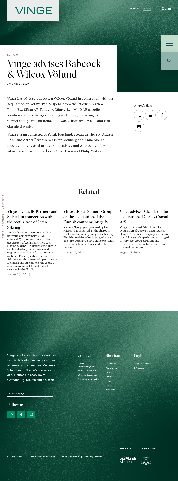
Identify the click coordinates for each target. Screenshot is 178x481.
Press (108, 381)
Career (109, 377)
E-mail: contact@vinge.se (86, 365)
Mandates (2, 220)
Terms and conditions (42, 457)
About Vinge (112, 368)
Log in (109, 385)
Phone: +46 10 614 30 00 (89, 371)
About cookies (70, 457)
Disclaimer (16, 457)
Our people (111, 364)
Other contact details (87, 375)
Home (2, 235)
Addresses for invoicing (88, 379)
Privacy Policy (93, 457)
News (108, 372)
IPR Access (139, 368)
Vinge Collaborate (142, 364)
